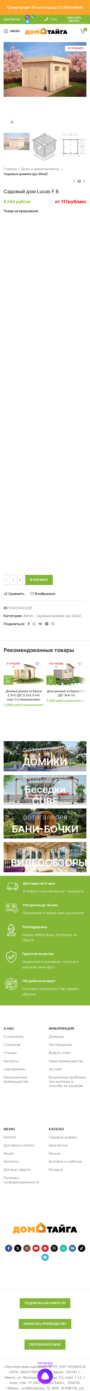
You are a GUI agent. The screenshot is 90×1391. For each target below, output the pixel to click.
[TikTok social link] (81, 1248)
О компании (13, 1036)
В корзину (39, 580)
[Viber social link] (53, 624)
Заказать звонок (74, 19)
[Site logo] (46, 31)
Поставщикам (60, 1045)
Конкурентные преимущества (16, 1079)
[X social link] (17, 1248)
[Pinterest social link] (45, 1248)
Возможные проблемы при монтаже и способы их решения (67, 1081)
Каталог (10, 1137)
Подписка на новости (45, 1303)
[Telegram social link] (47, 624)
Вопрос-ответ (60, 1053)
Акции (9, 1153)
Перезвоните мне (45, 1344)
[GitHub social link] (54, 1248)
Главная (11, 169)
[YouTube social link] (36, 1248)
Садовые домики (63, 1137)
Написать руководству (45, 1324)
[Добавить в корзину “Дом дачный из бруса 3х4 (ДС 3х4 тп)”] (51, 680)
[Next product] (84, 181)
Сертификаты (15, 1069)
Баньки (54, 1153)
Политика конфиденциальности (21, 1180)
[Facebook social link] (28, 624)
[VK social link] (40, 624)
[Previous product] (74, 181)
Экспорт (55, 1069)
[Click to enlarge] (12, 122)
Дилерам (56, 1036)
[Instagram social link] (26, 1248)
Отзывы (10, 1053)
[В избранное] (37, 664)
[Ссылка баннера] (45, 756)
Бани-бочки (58, 1145)
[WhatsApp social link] (34, 624)
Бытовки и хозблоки (65, 1161)
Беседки (56, 1169)
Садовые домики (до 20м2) (26, 174)
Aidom (28, 616)
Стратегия (12, 1045)
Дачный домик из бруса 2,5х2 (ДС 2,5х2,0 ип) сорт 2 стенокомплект (24, 695)
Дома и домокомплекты (40, 169)
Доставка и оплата (19, 1145)
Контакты (11, 1061)
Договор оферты (17, 1169)
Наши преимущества (66, 1061)
